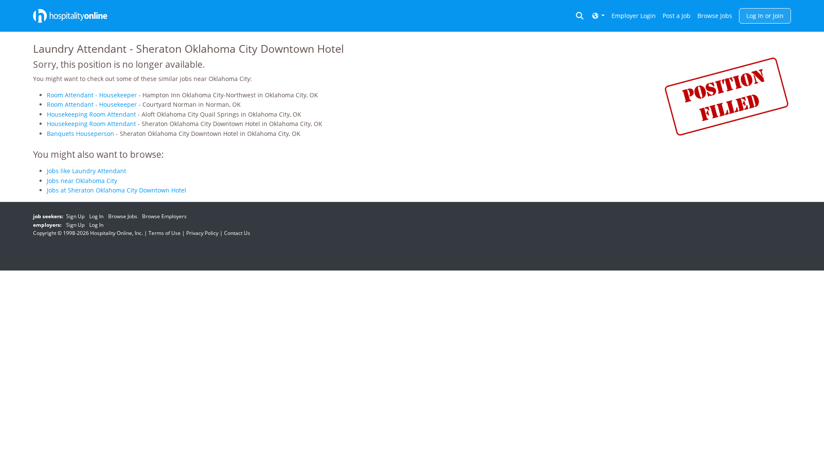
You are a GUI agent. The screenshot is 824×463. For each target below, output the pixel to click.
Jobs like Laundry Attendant (86, 171)
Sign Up (75, 216)
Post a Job (677, 16)
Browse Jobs (714, 16)
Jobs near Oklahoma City (82, 181)
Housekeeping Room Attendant (91, 114)
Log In (96, 216)
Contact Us (237, 233)
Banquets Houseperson (80, 133)
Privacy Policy (202, 233)
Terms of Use (164, 233)
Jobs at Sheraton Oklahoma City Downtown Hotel (116, 190)
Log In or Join (765, 16)
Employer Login (634, 16)
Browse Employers (164, 216)
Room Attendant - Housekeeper (92, 95)
